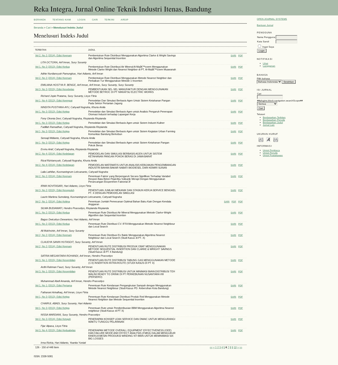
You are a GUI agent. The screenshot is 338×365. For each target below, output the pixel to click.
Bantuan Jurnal (265, 25)
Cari (95, 19)
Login (81, 19)
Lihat (265, 63)
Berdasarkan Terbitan (274, 117)
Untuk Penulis (270, 153)
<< (211, 347)
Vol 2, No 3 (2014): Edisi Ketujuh (53, 319)
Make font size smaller (261, 139)
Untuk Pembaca (271, 150)
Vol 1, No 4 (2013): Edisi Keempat (53, 100)
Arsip (125, 19)
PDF (240, 55)
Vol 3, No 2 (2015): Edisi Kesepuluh (54, 190)
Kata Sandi (263, 41)
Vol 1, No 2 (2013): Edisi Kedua (52, 66)
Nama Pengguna (266, 37)
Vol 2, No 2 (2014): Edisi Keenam (53, 55)
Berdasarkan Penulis (274, 120)
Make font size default (268, 139)
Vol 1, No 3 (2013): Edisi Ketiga (52, 111)
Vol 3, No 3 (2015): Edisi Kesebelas (54, 89)
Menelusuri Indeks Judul (68, 27)
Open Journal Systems (272, 19)
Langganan (269, 66)
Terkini (109, 19)
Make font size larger (275, 139)
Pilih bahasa (263, 78)
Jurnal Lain (269, 125)
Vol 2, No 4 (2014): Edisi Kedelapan (54, 153)
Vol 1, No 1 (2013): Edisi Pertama (53, 285)
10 (235, 347)
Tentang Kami (61, 19)
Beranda (40, 19)
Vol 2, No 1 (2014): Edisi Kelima (52, 201)
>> (240, 347)
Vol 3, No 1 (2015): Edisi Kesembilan (55, 260)
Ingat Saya (268, 47)
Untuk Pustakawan (273, 155)
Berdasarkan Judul (273, 122)
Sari (233, 55)
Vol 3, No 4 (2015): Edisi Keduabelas (55, 330)
